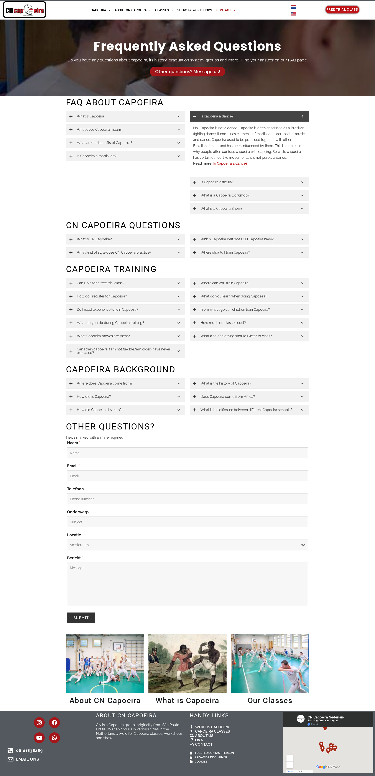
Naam (73, 443)
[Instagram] (39, 722)
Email (73, 466)
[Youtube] (39, 737)
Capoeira (98, 10)
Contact (223, 10)
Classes (162, 10)
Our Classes (270, 700)
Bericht (75, 558)
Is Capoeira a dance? (230, 163)
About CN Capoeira (131, 10)
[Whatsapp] (54, 737)
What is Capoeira (187, 700)
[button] (100, 10)
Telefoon (75, 489)
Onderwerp (79, 512)
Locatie (74, 535)
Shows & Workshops (194, 10)
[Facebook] (54, 722)
